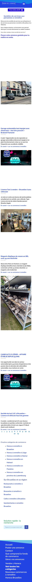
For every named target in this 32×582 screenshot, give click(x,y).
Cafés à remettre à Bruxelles (14, 499)
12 (14, 433)
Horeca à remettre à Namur (17, 456)
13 (18, 433)
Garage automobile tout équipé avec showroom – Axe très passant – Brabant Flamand (15, 131)
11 (29, 431)
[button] (23, 4)
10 (26, 431)
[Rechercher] (26, 527)
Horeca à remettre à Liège (17, 453)
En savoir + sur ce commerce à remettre (13, 146)
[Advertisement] (16, 58)
